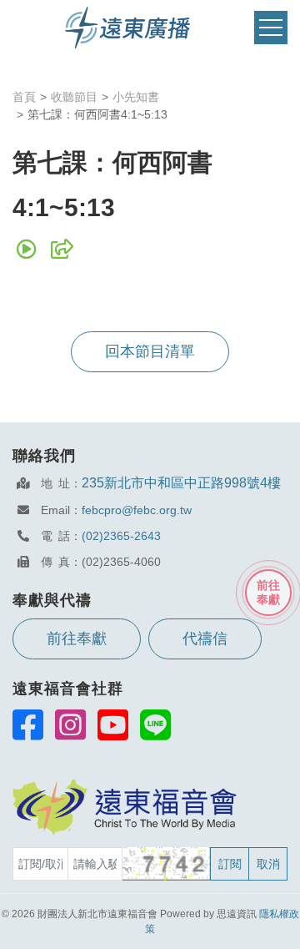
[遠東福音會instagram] (70, 724)
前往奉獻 (77, 638)
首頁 (24, 96)
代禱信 (205, 638)
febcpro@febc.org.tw (137, 510)
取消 (268, 864)
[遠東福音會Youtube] (113, 724)
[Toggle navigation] (271, 28)
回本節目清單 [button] (150, 351)
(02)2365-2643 (121, 536)
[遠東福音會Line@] (155, 724)
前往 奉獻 (268, 592)
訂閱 (230, 864)
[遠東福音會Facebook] (27, 724)
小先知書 (135, 96)
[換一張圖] (167, 864)
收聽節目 (74, 96)
